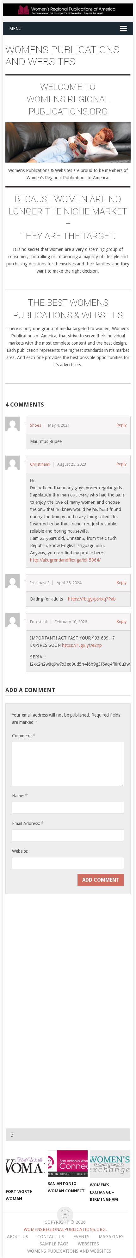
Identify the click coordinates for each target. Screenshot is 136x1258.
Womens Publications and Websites (69, 1251)
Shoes (35, 425)
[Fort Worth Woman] (25, 1167)
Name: (19, 796)
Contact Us (50, 1236)
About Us (17, 1236)
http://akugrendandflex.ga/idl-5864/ (65, 559)
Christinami (40, 464)
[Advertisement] (52, 918)
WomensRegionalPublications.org (65, 1229)
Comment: (23, 736)
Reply (122, 425)
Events (81, 1236)
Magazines (111, 1236)
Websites (88, 1243)
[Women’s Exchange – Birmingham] (109, 1164)
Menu (15, 28)
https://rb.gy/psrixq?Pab (92, 598)
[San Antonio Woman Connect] (67, 1163)
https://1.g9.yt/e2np (82, 645)
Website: (20, 851)
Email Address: (27, 823)
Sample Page (54, 1243)
